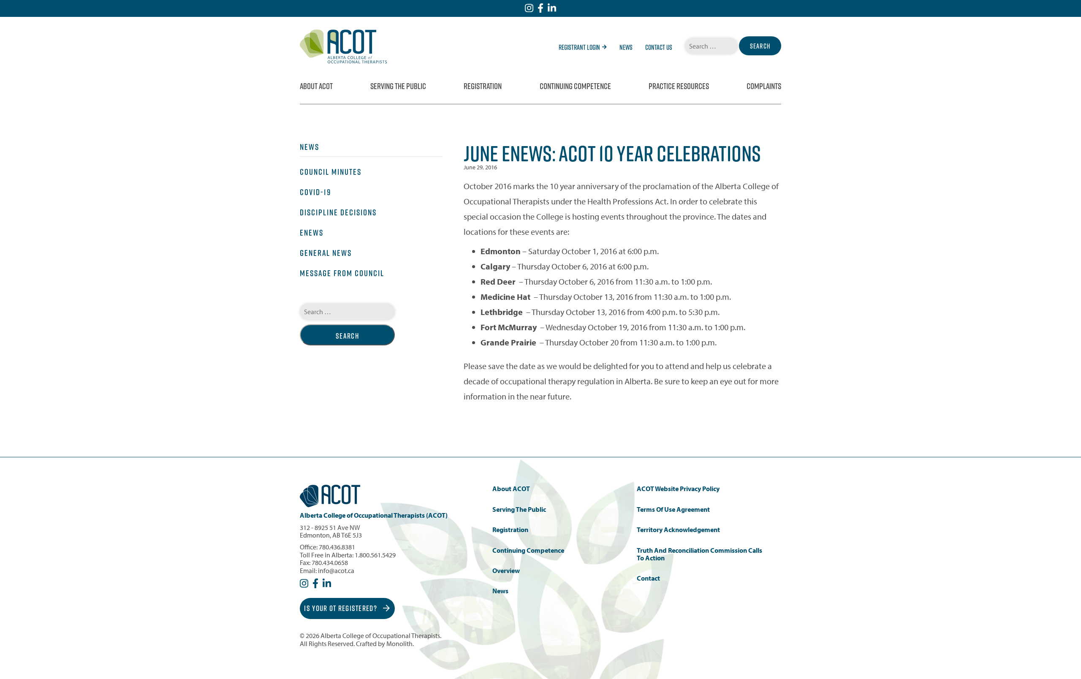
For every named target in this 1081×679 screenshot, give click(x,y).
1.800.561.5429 (375, 555)
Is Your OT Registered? (341, 608)
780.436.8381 (337, 547)
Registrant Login (579, 47)
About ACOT (316, 86)
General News (326, 253)
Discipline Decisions (338, 212)
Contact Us (658, 47)
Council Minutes (330, 172)
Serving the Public (398, 86)
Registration (483, 86)
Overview (506, 571)
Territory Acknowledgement (678, 530)
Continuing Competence (575, 86)
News (626, 47)
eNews (311, 233)
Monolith (399, 643)
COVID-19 (315, 192)
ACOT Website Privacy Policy (678, 489)
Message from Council (342, 273)
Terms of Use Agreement (673, 509)
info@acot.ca (336, 570)
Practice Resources (679, 86)
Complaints (764, 86)
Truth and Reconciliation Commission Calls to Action (699, 554)
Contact (648, 578)
